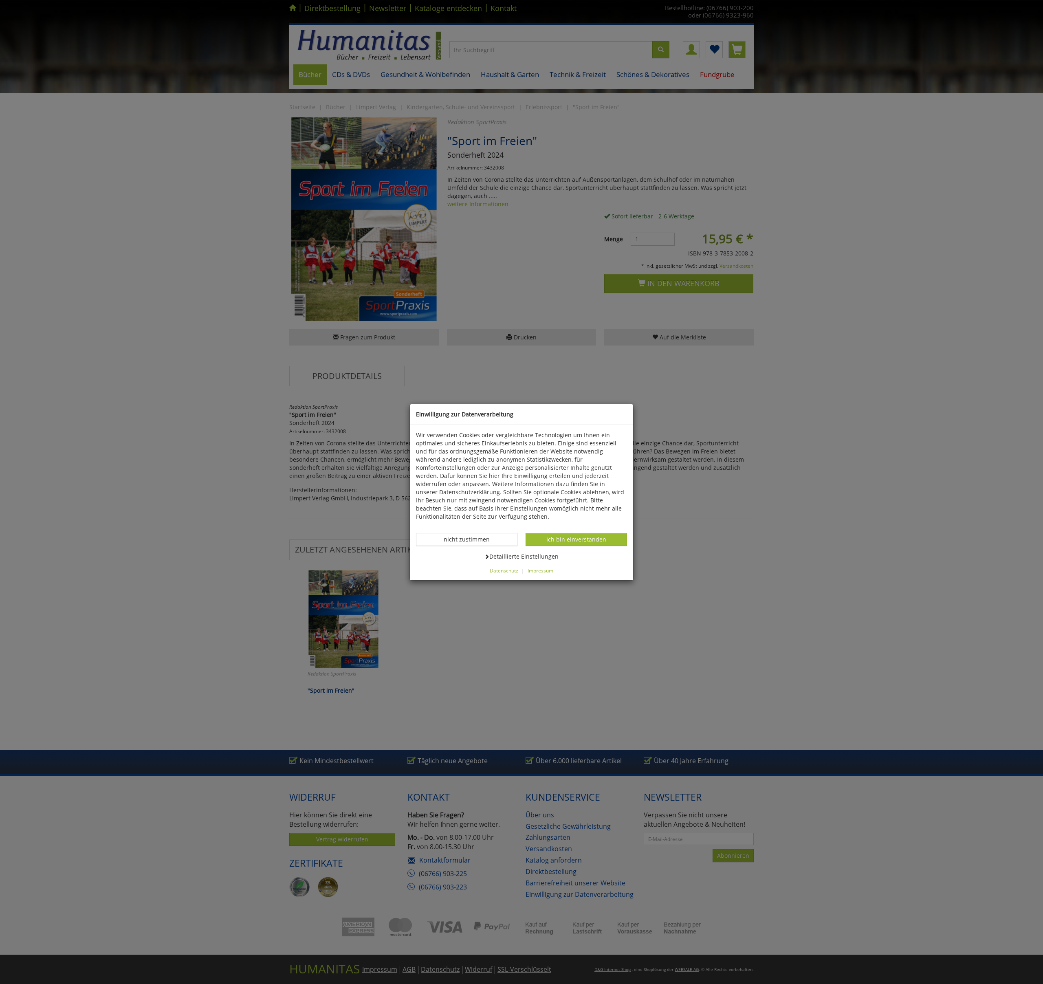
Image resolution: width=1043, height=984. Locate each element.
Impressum (540, 570)
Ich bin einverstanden (576, 539)
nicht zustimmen (471, 539)
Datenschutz (504, 570)
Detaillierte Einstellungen (524, 556)
